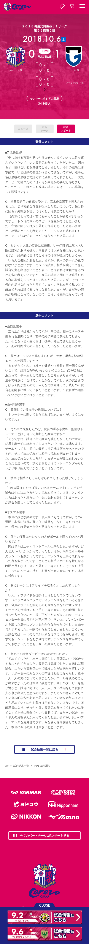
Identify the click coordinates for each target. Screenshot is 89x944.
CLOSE (44, 905)
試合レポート (66, 128)
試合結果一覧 (21, 765)
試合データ (44, 128)
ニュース (23, 129)
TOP (5, 765)
